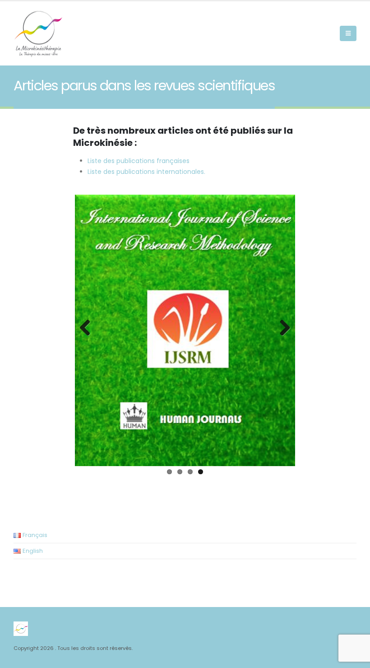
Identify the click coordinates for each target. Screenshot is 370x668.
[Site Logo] (38, 33)
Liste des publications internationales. (146, 171)
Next (282, 328)
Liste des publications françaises (139, 160)
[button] (348, 33)
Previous (88, 328)
